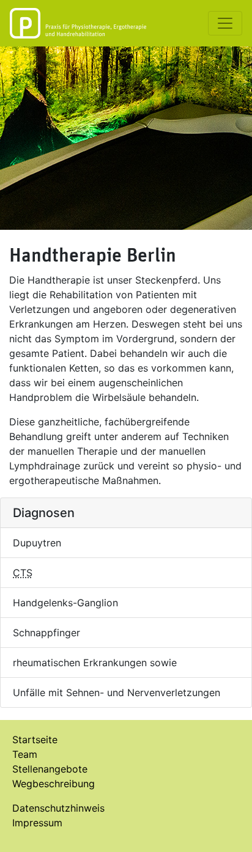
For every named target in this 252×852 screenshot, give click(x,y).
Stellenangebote (49, 769)
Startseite (34, 739)
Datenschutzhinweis (58, 808)
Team (24, 754)
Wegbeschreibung (53, 783)
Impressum (37, 823)
